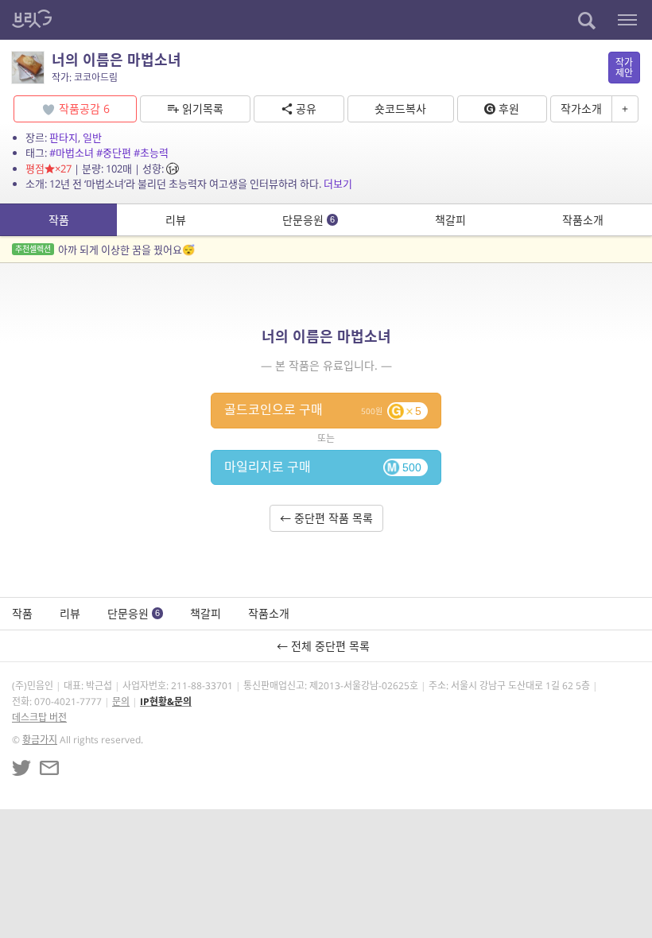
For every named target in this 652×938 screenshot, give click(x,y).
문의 (121, 701)
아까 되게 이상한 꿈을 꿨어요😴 (105, 249)
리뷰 (175, 219)
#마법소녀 (71, 152)
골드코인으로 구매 (322, 409)
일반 (92, 137)
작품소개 (582, 219)
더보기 (338, 183)
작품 (59, 219)
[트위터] (21, 767)
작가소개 (581, 108)
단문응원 (308, 219)
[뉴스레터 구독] (49, 767)
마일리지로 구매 (322, 466)
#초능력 (151, 152)
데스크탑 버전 (39, 717)
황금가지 (39, 739)
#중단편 (113, 152)
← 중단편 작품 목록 (326, 517)
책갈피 (450, 219)
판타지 (63, 137)
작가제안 (624, 67)
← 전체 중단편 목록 (326, 645)
